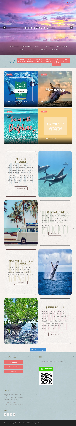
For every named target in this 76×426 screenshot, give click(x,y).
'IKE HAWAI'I (49, 46)
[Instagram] (11, 414)
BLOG (32, 49)
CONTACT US (54, 49)
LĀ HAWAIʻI (37, 46)
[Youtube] (14, 414)
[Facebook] (8, 414)
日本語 (70, 2)
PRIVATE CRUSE (62, 46)
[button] (21, 60)
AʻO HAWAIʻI (14, 46)
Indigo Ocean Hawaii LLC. (18, 423)
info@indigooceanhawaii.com (14, 404)
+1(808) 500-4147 (10, 402)
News (9, 74)
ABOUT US (44, 49)
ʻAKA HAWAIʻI (26, 46)
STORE (21, 49)
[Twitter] (5, 414)
